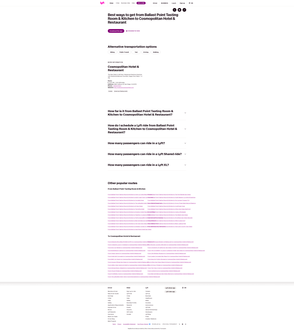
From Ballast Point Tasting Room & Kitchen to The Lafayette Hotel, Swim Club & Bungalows (135, 203)
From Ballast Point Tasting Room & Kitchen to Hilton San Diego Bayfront (169, 209)
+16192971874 (117, 86)
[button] (147, 112)
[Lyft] (102, 3)
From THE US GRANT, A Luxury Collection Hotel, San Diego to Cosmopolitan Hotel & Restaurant (176, 250)
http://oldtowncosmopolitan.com (124, 87)
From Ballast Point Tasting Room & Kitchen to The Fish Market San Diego (169, 194)
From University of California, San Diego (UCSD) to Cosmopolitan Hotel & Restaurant (173, 248)
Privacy (119, 324)
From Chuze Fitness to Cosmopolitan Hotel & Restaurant (125, 271)
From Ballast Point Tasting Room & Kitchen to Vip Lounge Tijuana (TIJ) (168, 200)
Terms (114, 324)
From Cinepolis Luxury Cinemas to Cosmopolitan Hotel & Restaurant (128, 245)
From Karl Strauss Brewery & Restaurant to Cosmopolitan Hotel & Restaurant (171, 242)
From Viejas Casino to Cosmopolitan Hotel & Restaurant (124, 253)
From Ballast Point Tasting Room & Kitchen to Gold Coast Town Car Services (130, 197)
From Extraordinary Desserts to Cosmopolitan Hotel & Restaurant (127, 268)
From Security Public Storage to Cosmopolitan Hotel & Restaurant (167, 259)
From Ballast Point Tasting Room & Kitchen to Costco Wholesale (167, 212)
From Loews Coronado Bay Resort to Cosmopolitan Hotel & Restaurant (169, 256)
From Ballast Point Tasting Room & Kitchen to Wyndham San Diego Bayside (170, 218)
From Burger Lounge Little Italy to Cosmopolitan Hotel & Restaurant (168, 245)
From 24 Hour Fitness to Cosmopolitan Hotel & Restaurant (165, 265)
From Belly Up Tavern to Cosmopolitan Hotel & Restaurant (125, 259)
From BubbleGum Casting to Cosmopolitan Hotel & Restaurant (126, 250)
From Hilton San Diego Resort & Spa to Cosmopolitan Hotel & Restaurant (169, 262)
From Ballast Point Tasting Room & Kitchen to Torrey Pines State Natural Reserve (172, 203)
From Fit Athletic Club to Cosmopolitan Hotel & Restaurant (125, 274)
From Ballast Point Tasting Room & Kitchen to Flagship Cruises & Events (129, 215)
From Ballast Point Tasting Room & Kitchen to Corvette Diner (126, 200)
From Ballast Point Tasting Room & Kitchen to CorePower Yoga (166, 206)
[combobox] (191, 3)
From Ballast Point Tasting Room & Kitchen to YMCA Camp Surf (166, 221)
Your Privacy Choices (142, 324)
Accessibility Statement (129, 324)
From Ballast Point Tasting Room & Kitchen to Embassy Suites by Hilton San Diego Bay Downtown (137, 226)
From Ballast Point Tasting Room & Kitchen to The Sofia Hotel (126, 209)
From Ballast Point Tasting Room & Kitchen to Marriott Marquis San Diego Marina (132, 221)
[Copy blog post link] (184, 10)
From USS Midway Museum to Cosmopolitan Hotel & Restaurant (167, 253)
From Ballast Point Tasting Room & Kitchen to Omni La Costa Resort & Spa (130, 194)
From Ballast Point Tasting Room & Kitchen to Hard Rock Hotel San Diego (129, 229)
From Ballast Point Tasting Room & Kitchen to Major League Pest (167, 223)
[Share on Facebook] (179, 10)
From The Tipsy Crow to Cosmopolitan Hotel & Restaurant (165, 268)
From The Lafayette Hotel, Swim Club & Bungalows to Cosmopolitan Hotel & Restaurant (134, 277)
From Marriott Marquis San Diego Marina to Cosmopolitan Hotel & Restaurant (171, 274)
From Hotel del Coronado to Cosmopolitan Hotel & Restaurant (126, 256)
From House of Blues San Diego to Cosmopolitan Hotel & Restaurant (128, 262)
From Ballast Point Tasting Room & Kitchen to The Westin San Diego (168, 215)
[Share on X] (174, 10)
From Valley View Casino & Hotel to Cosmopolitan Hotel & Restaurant (128, 265)
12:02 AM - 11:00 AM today (117, 82)
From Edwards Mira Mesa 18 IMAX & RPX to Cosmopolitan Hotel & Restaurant (131, 242)
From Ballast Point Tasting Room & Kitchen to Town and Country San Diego (170, 226)
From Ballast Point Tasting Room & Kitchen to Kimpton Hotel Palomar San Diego (131, 212)
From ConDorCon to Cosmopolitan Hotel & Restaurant (164, 271)
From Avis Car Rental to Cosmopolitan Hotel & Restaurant (125, 248)
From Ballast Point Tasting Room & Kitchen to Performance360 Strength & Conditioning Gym (135, 218)
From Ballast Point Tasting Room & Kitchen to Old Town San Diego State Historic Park (133, 223)
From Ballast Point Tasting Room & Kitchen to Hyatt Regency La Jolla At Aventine (171, 197)
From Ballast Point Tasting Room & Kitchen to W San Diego (125, 206)
